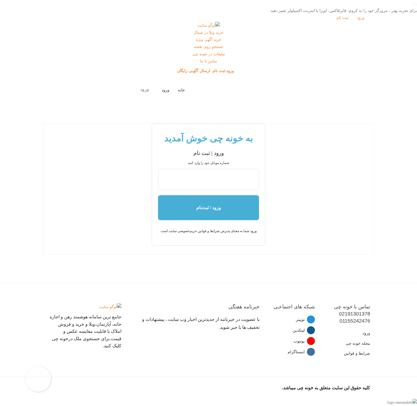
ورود (361, 18)
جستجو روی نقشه (209, 47)
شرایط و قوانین (357, 353)
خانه (181, 90)
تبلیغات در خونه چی (208, 54)
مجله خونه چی (358, 343)
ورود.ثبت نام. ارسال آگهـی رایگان (206, 70)
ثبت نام (343, 18)
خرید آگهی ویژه (209, 39)
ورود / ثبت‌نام (208, 207)
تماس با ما (208, 61)
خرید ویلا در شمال (208, 32)
